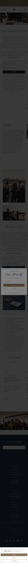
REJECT (14, 557)
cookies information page (15, 551)
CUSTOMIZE (14, 561)
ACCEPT (14, 554)
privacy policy (7, 551)
